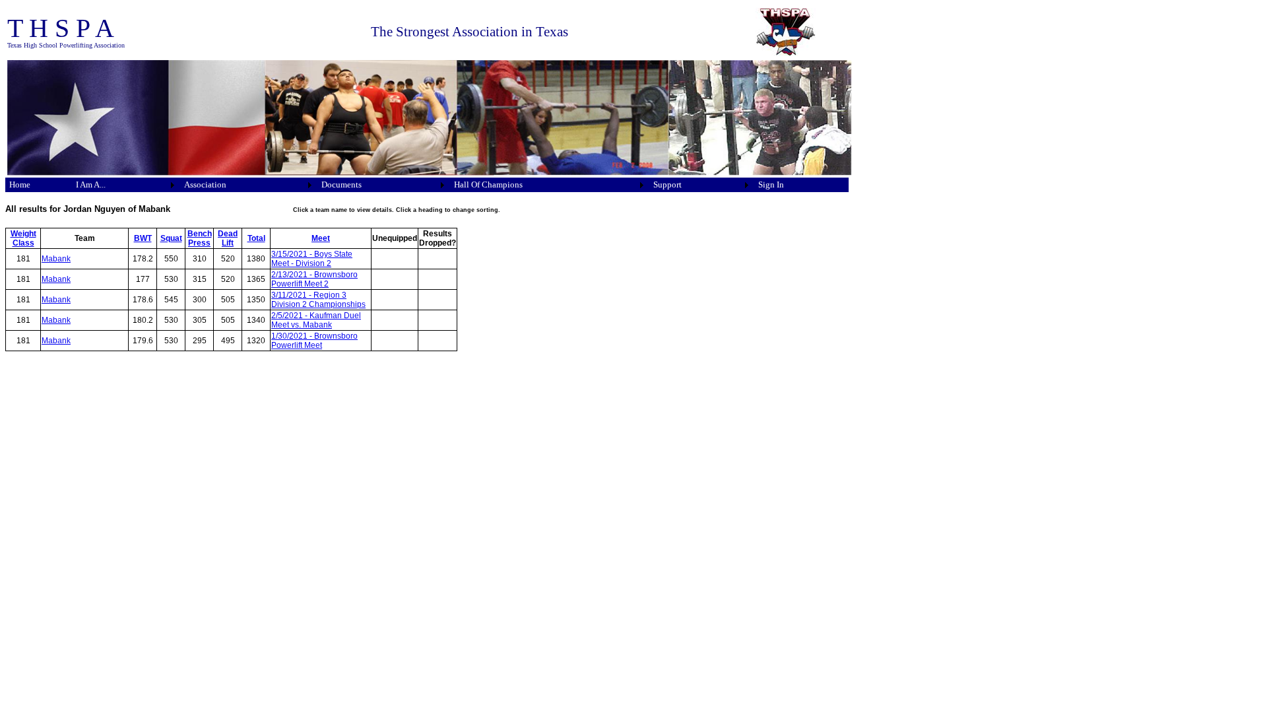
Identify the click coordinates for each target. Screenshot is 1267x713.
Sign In (771, 184)
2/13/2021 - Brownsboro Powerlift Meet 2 (314, 279)
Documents (341, 184)
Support (667, 184)
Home (19, 184)
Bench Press (199, 238)
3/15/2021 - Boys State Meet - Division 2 (311, 259)
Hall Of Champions (488, 184)
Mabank (56, 258)
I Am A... (91, 184)
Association (205, 184)
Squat (171, 238)
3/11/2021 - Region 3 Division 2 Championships (318, 299)
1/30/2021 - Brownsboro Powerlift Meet (314, 340)
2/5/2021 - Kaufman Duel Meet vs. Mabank (316, 320)
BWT (143, 238)
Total (256, 238)
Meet (320, 238)
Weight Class (23, 238)
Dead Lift (228, 238)
